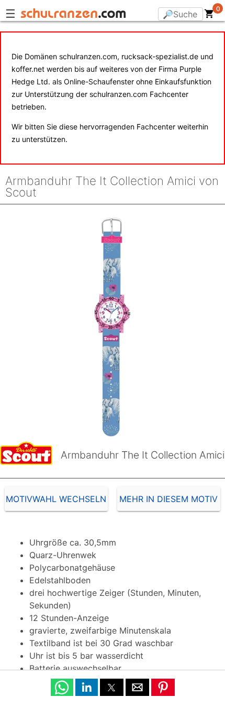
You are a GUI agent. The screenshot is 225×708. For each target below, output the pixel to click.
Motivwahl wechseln (56, 499)
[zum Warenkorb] (209, 15)
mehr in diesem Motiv (168, 499)
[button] (62, 687)
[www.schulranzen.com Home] (73, 14)
